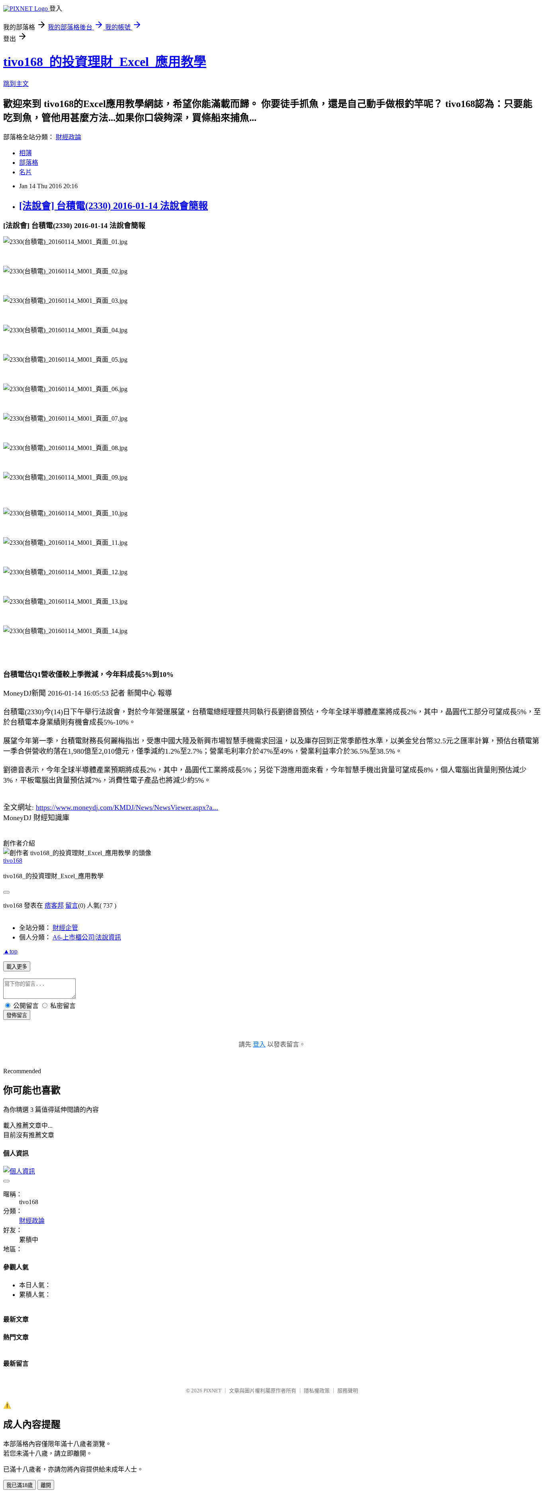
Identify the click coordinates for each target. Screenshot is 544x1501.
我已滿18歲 (19, 1485)
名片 (25, 172)
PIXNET (212, 1391)
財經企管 (65, 927)
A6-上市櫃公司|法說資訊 (87, 937)
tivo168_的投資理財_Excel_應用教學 (104, 62)
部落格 (28, 162)
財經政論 (68, 137)
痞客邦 (54, 905)
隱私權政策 (317, 1391)
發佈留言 (16, 1015)
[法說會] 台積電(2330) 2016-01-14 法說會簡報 (113, 206)
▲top (10, 951)
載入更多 (16, 967)
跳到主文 (16, 83)
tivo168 (12, 860)
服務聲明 (347, 1391)
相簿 (25, 153)
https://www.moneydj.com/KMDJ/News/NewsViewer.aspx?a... (127, 807)
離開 (46, 1485)
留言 (71, 905)
